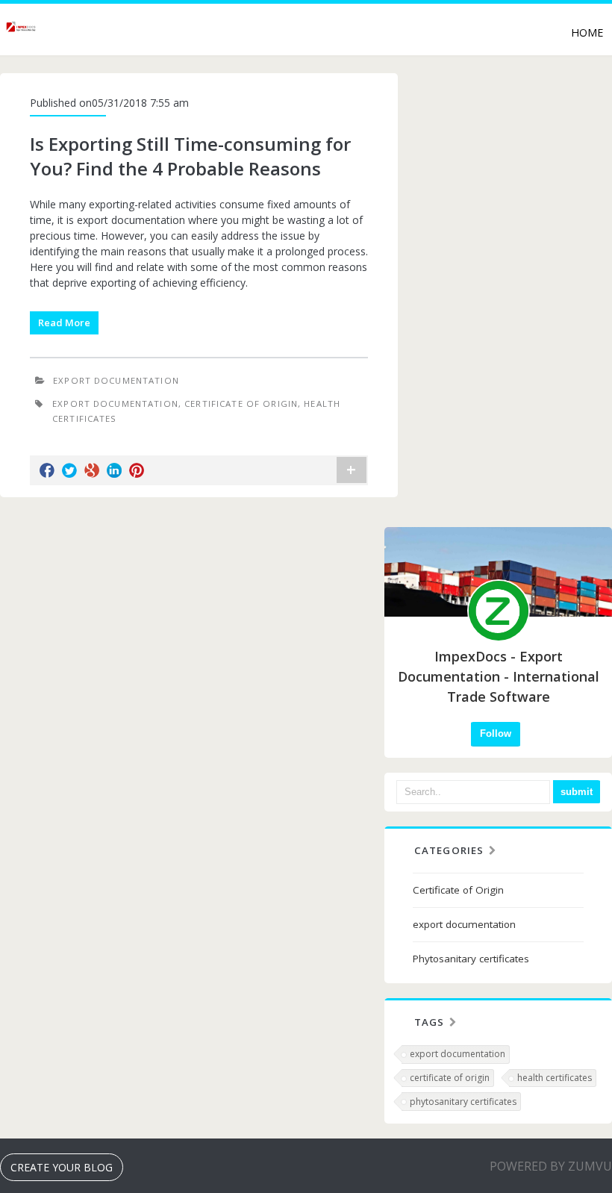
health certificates (554, 1077)
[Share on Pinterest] (136, 470)
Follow (495, 733)
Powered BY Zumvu (551, 1166)
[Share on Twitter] (69, 470)
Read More (64, 322)
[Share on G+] (91, 470)
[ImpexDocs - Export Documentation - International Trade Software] (21, 31)
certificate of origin (241, 403)
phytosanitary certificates (463, 1101)
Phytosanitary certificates (471, 958)
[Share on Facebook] (47, 470)
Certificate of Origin (458, 890)
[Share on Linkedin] (114, 470)
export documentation (116, 380)
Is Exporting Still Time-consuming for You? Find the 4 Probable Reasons (190, 156)
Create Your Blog (61, 1167)
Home (587, 32)
